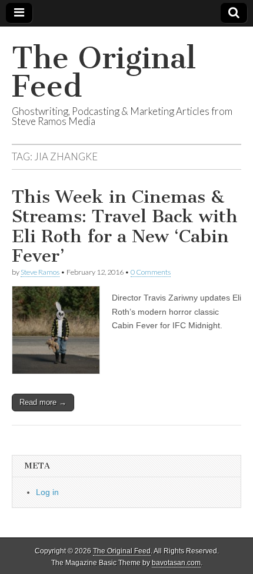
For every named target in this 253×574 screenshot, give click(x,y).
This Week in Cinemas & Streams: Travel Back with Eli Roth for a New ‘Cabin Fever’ (125, 226)
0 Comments (151, 272)
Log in (47, 492)
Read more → (42, 402)
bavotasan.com (176, 563)
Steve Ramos (40, 272)
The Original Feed (104, 72)
